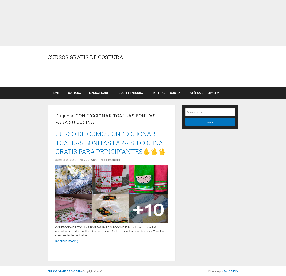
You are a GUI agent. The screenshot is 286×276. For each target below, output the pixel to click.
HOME (56, 93)
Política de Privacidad (205, 93)
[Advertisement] (99, 23)
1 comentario (112, 159)
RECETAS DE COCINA (166, 93)
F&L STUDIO (231, 271)
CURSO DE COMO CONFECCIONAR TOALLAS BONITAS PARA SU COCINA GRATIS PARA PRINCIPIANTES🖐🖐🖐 (110, 142)
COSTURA (74, 93)
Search (210, 122)
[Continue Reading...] (67, 241)
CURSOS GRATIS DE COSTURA (85, 57)
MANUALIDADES (99, 93)
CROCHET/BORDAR (132, 93)
